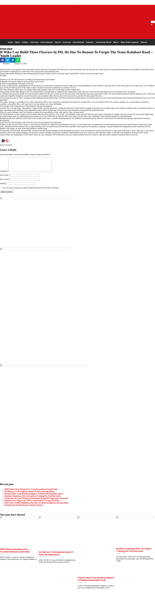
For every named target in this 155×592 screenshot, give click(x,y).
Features (90, 42)
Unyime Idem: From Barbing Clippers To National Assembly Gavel (34, 494)
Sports (58, 42)
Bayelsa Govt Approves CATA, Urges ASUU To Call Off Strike (32, 500)
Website (3, 183)
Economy (67, 42)
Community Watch (103, 42)
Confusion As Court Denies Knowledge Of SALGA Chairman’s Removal (36, 498)
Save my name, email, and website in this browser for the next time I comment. (31, 188)
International (78, 42)
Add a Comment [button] (6, 145)
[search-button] (152, 24)
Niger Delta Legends (130, 42)
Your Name (5, 175)
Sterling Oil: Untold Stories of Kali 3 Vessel (24, 505)
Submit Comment (6, 192)
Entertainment (47, 42)
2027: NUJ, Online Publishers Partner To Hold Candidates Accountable (37, 503)
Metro (116, 42)
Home (10, 42)
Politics (25, 42)
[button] (2, 60)
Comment (4, 171)
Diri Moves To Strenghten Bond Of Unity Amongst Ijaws (30, 491)
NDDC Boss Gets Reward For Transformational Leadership (31, 489)
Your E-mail (5, 179)
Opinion (144, 42)
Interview (34, 42)
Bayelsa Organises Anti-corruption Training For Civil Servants (33, 496)
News (17, 42)
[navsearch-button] (152, 19)
